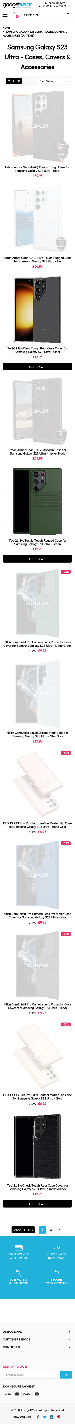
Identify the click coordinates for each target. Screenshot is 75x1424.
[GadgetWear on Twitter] (45, 1417)
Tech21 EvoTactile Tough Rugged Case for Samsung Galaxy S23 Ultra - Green (37, 542)
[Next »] (59, 1230)
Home (6, 27)
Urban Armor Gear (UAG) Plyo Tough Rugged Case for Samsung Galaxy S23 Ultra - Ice (37, 259)
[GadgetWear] (17, 5)
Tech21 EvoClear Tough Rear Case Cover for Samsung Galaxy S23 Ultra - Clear (37, 350)
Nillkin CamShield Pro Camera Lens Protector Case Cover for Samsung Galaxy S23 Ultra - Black (37, 1006)
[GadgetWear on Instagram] (51, 1417)
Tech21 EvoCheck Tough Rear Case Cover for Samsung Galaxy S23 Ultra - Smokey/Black (37, 1187)
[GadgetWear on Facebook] (38, 1417)
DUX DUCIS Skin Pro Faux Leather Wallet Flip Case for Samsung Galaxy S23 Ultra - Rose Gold (37, 825)
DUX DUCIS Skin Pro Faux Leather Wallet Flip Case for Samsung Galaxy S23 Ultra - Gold (37, 1096)
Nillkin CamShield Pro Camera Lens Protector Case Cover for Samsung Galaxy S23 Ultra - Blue (37, 915)
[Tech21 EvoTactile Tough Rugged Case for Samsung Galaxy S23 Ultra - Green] (37, 502)
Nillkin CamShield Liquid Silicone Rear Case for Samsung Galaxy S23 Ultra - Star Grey (37, 734)
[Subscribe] (66, 1375)
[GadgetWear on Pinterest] (58, 1417)
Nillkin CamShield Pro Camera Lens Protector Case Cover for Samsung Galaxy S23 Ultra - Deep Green (37, 643)
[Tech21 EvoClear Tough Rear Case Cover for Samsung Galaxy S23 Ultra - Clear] (37, 309)
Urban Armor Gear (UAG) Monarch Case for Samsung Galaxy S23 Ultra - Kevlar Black (37, 451)
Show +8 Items (23, 1229)
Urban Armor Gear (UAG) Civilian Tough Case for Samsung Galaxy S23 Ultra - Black (37, 169)
